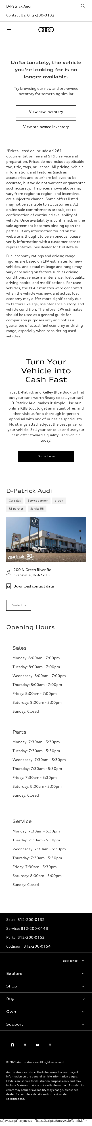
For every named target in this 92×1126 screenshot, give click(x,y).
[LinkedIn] (25, 1045)
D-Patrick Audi (18, 6)
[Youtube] (37, 1045)
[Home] (46, 29)
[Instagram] (50, 1045)
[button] (46, 973)
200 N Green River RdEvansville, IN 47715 (32, 572)
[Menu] (10, 29)
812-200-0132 (40, 15)
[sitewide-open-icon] (83, 7)
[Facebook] (12, 1045)
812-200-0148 (34, 928)
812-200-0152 (31, 937)
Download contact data (33, 586)
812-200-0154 (37, 946)
